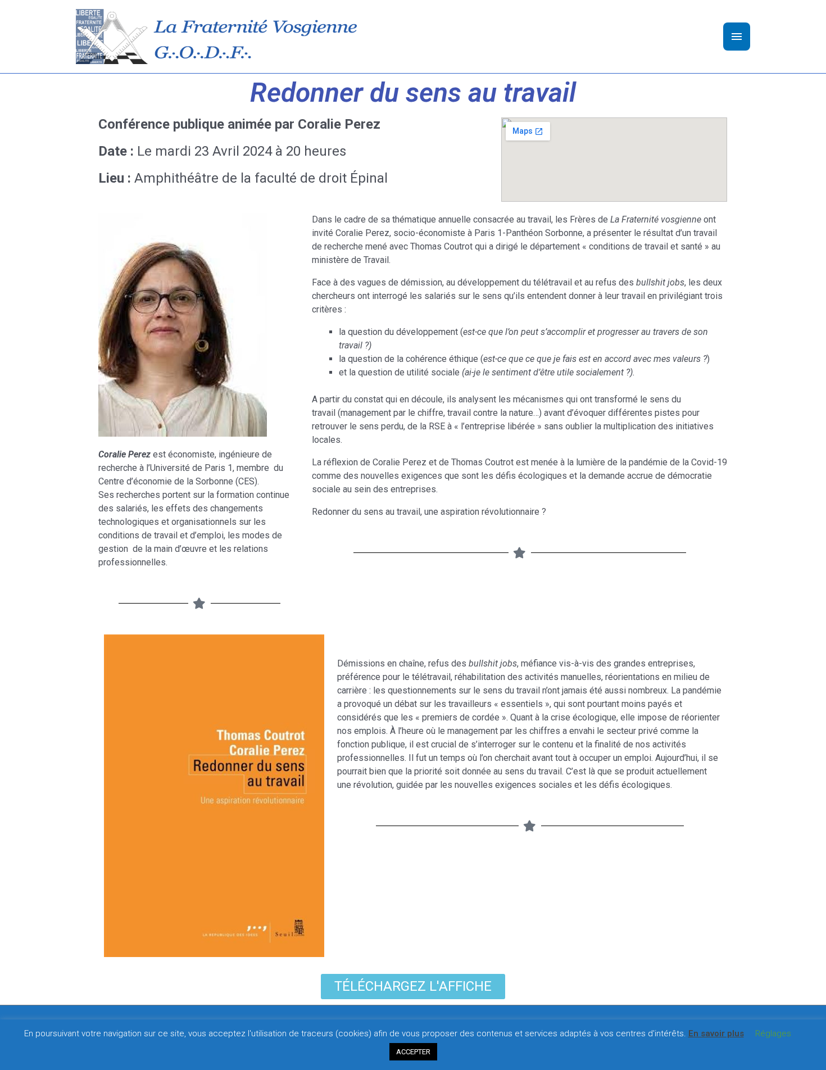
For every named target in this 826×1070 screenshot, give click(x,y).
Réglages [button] (773, 1033)
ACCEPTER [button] (413, 1052)
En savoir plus (716, 1033)
